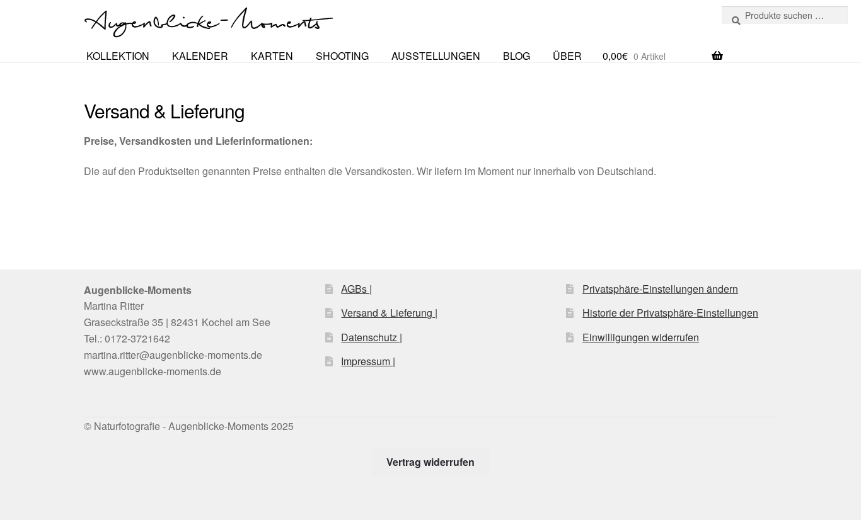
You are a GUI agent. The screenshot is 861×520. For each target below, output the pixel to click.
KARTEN (272, 55)
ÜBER (567, 55)
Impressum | (368, 361)
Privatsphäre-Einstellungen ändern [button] (660, 288)
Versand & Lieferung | (389, 312)
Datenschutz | (371, 337)
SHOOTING (342, 55)
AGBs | (356, 288)
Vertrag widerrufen (430, 462)
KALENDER (200, 55)
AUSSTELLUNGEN (435, 55)
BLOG (516, 55)
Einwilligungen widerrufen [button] (640, 337)
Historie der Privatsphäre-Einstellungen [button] (670, 312)
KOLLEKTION (117, 55)
